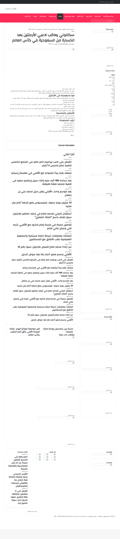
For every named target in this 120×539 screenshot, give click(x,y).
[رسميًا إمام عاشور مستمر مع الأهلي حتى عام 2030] (101, 195)
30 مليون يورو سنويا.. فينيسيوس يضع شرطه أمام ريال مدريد (42, 204)
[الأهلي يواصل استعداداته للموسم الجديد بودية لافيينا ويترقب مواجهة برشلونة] (103, 50)
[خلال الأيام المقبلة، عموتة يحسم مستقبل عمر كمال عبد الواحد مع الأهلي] (56, 389)
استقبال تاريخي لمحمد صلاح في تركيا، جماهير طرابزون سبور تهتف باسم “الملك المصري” (42, 215)
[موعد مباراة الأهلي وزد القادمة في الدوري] (46, 460)
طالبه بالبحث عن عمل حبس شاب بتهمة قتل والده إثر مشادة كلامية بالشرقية (98, 190)
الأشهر (110, 109)
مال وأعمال (27, 16)
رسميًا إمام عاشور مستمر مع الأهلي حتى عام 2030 (98, 208)
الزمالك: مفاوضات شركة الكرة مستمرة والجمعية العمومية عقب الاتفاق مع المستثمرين (44, 237)
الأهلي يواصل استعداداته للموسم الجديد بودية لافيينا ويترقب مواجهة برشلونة (96, 62)
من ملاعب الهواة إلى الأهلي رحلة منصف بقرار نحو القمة (48, 358)
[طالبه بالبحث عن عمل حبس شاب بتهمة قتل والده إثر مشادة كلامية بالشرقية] (101, 175)
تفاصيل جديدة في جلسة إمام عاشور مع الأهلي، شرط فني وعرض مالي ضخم (42, 226)
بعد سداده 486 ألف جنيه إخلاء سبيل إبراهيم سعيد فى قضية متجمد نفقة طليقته (42, 182)
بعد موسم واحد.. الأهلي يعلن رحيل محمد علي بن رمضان (45, 193)
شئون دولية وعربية (69, 16)
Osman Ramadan (63, 44)
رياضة (60, 16)
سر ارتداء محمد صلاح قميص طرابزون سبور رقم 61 (45, 246)
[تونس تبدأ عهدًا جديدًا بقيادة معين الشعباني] (64, 363)
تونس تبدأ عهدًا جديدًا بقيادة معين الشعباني (53, 384)
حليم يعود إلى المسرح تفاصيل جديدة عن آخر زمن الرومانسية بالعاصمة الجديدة (98, 128)
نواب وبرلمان (52, 16)
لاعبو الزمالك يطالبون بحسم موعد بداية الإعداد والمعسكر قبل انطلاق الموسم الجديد (42, 440)
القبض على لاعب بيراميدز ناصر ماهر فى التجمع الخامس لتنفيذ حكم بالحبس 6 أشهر (41, 164)
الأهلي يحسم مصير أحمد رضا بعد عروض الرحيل (46, 254)
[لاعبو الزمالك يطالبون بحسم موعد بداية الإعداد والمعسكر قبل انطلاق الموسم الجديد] (56, 418)
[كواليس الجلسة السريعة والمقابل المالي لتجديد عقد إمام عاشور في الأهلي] (38, 460)
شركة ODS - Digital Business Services (65, 516)
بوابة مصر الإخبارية (108, 16)
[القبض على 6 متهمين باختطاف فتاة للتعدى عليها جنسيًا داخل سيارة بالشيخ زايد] (101, 154)
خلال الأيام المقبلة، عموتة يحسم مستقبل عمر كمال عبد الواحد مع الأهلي (43, 411)
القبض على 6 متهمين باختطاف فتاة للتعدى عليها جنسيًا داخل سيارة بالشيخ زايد (98, 168)
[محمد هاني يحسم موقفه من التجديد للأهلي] (53, 457)
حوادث (35, 16)
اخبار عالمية (80, 16)
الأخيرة (110, 111)
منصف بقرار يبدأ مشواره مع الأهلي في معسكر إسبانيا (41, 173)
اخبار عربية (89, 16)
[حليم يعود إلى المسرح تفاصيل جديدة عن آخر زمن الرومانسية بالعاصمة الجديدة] (101, 116)
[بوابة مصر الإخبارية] (10, 9)
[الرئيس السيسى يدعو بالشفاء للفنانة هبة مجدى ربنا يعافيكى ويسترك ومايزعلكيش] (101, 134)
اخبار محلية (98, 16)
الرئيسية (72, 29)
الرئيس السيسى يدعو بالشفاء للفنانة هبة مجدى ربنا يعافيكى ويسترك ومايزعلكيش (99, 147)
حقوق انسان (43, 16)
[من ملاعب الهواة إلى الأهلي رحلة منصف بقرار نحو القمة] (66, 337)
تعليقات (110, 113)
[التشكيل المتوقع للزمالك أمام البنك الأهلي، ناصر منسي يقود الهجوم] (53, 460)
